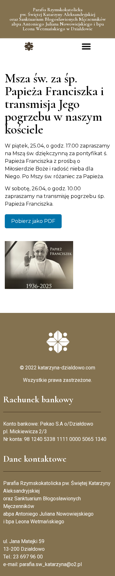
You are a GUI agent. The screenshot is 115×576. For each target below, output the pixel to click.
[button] (86, 46)
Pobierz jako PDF (33, 221)
